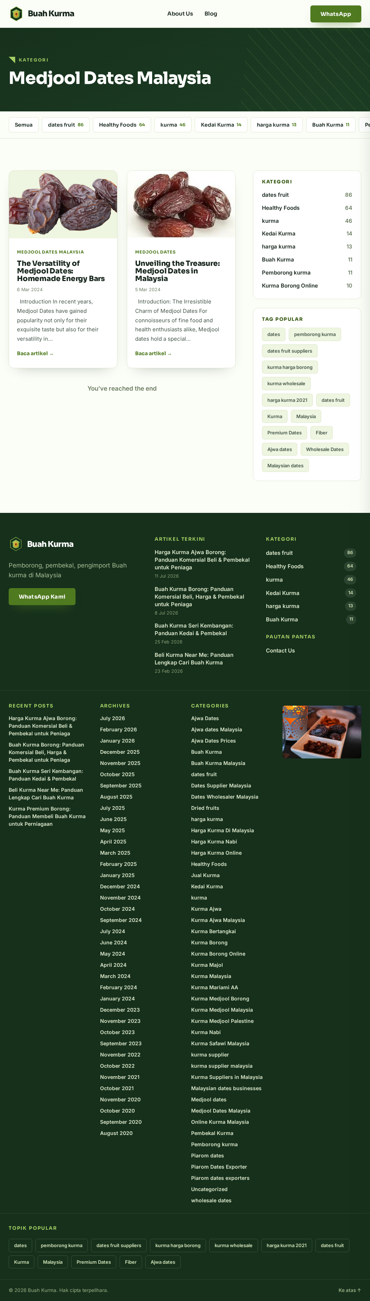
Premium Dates (284, 432)
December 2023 (120, 1010)
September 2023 (121, 1043)
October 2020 (117, 1110)
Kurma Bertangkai (213, 931)
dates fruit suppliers (289, 351)
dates (273, 334)
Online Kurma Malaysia (220, 1122)
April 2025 (113, 841)
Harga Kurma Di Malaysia (222, 830)
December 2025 (120, 752)
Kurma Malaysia (211, 976)
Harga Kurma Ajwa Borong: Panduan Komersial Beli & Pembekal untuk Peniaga (43, 725)
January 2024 (117, 998)
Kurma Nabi (206, 1032)
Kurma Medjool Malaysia (222, 1010)
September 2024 (121, 920)
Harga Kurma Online (216, 853)
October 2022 (117, 1066)
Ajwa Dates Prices (213, 740)
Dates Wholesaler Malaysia (224, 797)
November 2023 (120, 1021)
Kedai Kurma (221, 125)
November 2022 (120, 1054)
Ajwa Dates (205, 718)
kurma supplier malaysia (222, 1066)
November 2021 (119, 1077)
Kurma (274, 416)
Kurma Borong (209, 942)
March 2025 (115, 853)
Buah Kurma (330, 125)
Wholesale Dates (325, 449)
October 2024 (117, 909)
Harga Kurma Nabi (214, 841)
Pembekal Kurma (212, 1133)
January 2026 (117, 740)
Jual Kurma (205, 875)
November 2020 (120, 1099)
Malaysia (306, 416)
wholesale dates (211, 1200)
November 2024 (120, 897)
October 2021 (117, 1088)
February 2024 (118, 987)
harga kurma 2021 (287, 400)
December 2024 (120, 886)
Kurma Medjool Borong (220, 998)
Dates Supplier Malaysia (221, 785)
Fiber (321, 432)
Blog (211, 13)
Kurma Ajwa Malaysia (218, 920)
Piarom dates (207, 1155)
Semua (24, 125)
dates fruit (65, 125)
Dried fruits (205, 808)
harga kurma (277, 125)
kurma (172, 125)
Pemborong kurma (307, 272)
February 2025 (118, 864)
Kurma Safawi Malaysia (220, 1043)
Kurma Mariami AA (214, 987)
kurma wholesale (286, 383)
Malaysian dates (285, 465)
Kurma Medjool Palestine (222, 1021)
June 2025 (113, 819)
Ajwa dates (279, 449)
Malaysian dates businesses (226, 1088)
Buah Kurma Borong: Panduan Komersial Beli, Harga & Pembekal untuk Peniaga (46, 752)
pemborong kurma (315, 334)
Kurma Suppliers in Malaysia (227, 1077)
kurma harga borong (290, 367)
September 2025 (121, 785)
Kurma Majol (207, 965)
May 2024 (112, 954)
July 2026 (112, 718)
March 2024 (115, 976)
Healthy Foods (122, 125)
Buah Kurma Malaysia (218, 763)
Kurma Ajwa (206, 909)
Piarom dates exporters (220, 1178)
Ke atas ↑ (350, 1290)
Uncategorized (209, 1189)
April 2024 (113, 965)
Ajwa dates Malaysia (216, 729)
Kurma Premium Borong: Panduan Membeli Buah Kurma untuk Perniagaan (47, 816)
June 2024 (113, 942)
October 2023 (117, 1032)
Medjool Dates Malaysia (220, 1110)
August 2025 (116, 797)
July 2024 (112, 931)
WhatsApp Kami (42, 596)
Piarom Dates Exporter (219, 1167)
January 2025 (117, 875)
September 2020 (121, 1122)
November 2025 (120, 763)
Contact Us (280, 650)
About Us (180, 13)
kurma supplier (210, 1054)
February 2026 (118, 729)
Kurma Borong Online (307, 285)
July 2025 (112, 808)
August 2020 (116, 1133)
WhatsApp (335, 13)
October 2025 (117, 774)
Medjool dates (209, 1099)
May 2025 (112, 830)
